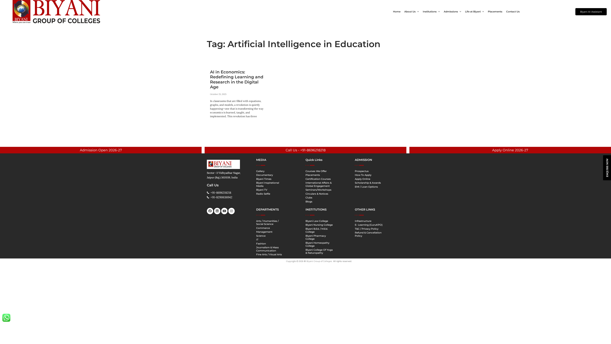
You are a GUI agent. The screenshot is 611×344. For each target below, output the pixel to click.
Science (261, 235)
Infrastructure (363, 220)
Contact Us (513, 11)
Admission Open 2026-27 (101, 150)
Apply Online (362, 178)
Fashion (261, 243)
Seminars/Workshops (318, 189)
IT (257, 239)
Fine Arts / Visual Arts (269, 254)
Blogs (309, 201)
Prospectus (362, 171)
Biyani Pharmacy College (316, 237)
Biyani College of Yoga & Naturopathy (319, 251)
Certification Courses (318, 178)
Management (264, 231)
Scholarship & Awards (368, 182)
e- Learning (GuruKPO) (369, 224)
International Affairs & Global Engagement (319, 184)
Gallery (260, 171)
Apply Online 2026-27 (510, 150)
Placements (495, 11)
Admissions (451, 11)
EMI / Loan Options (366, 186)
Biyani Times (263, 178)
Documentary (264, 174)
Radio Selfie (263, 193)
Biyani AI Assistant (591, 11)
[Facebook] (210, 211)
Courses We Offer (316, 171)
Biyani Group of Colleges (319, 261)
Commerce (263, 227)
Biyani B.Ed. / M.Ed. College (317, 230)
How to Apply (363, 174)
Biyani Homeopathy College (317, 244)
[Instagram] (231, 211)
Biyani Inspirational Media (267, 184)
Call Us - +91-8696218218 (306, 150)
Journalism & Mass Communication (267, 249)
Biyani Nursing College (319, 224)
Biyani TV (261, 189)
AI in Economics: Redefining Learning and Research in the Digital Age (236, 79)
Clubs (309, 197)
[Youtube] (224, 211)
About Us (410, 11)
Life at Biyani (473, 11)
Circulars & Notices (317, 193)
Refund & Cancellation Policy (368, 234)
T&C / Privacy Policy (366, 228)
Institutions (430, 11)
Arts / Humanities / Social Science (267, 222)
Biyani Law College (317, 220)
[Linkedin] (217, 211)
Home (396, 11)
